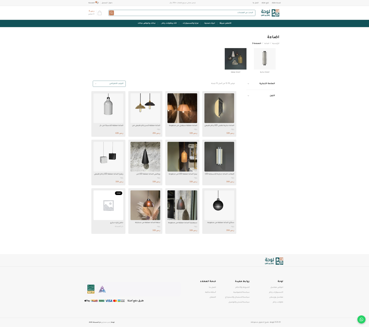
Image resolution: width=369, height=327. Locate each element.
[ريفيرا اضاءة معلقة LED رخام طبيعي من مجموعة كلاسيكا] (108, 157)
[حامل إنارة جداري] (108, 205)
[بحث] (111, 12)
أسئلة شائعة (210, 292)
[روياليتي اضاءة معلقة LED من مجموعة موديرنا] (145, 157)
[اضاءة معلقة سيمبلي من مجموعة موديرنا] (182, 108)
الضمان (213, 297)
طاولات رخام (278, 302)
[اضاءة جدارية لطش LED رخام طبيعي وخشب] (219, 108)
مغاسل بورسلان (276, 297)
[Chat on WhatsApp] (361, 319)
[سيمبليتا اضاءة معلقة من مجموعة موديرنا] (182, 205)
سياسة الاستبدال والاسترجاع (237, 297)
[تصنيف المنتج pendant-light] (235, 61)
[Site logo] (270, 13)
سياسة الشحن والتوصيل (239, 302)
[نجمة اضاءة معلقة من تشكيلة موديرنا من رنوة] (145, 205)
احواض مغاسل (276, 287)
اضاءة (266, 44)
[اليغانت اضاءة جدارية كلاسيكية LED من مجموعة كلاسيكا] (219, 157)
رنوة (232, 129)
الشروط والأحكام (242, 287)
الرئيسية (275, 44)
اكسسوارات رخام (276, 292)
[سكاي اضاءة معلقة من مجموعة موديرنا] (219, 205)
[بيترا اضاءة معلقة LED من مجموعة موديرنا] (182, 157)
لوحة (272, 322)
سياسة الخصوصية (241, 292)
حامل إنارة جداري (116, 223)
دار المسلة (119, 227)
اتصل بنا (212, 287)
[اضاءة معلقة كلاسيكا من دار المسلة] (108, 108)
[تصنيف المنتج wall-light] (264, 61)
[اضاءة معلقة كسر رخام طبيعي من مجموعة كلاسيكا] (145, 108)
